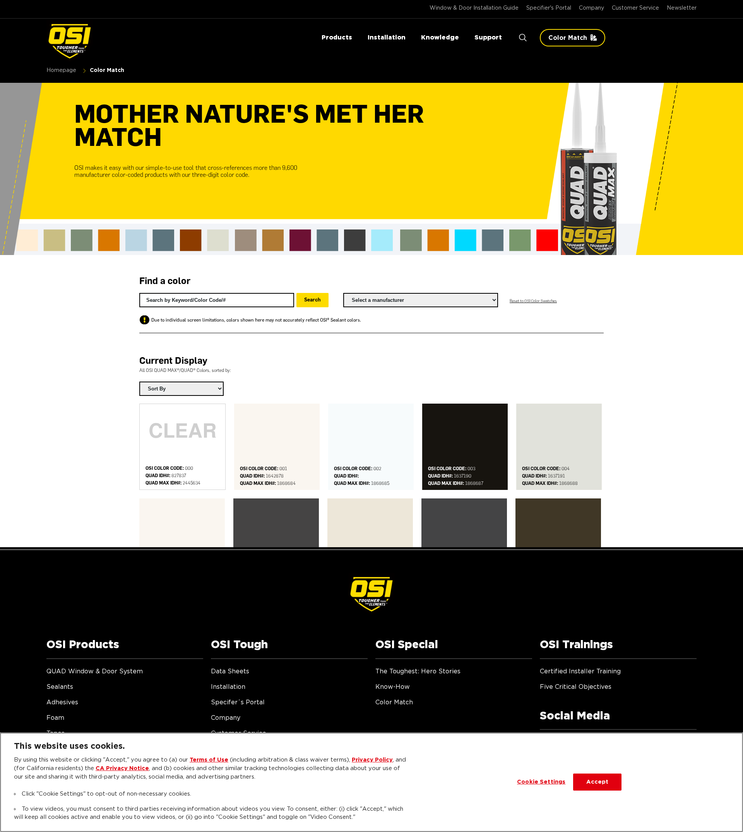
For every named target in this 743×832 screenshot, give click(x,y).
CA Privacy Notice (122, 768)
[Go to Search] (523, 37)
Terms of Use (209, 760)
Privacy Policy (372, 760)
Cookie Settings (541, 782)
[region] (371, 782)
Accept (597, 782)
